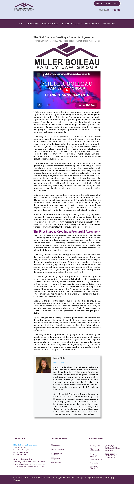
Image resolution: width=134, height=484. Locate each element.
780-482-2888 (113, 10)
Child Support (96, 459)
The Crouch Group (74, 477)
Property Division (94, 467)
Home (22, 24)
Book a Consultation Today (107, 3)
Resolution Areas (71, 24)
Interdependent (112, 448)
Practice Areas (50, 24)
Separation (95, 450)
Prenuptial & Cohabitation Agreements (82, 40)
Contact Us (109, 24)
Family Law (95, 445)
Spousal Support (93, 455)
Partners (109, 450)
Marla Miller (42, 40)
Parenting (94, 463)
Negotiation (56, 453)
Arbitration (56, 462)
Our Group (32, 24)
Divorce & (94, 449)
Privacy (16, 480)
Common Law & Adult (111, 446)
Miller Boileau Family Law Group (25, 445)
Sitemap (108, 477)
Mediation (56, 445)
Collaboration (57, 449)
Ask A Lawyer (92, 24)
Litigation (55, 458)
